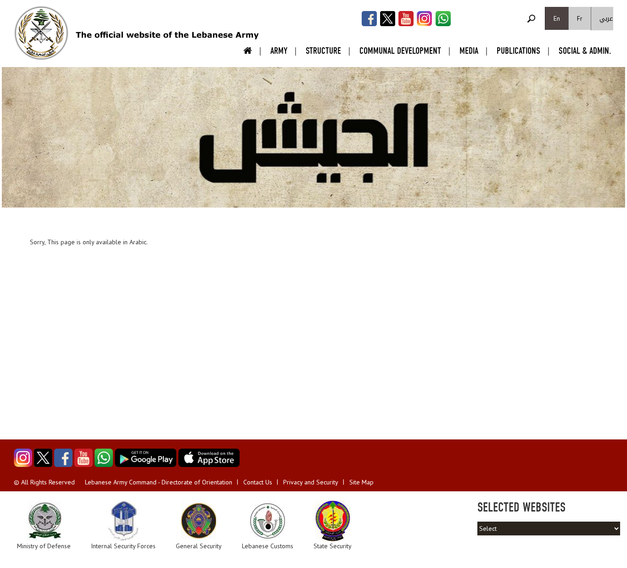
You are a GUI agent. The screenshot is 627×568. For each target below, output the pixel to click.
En (557, 18)
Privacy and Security (310, 482)
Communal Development (400, 50)
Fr (579, 18)
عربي (606, 18)
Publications (518, 50)
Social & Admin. (585, 50)
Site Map (361, 482)
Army (278, 50)
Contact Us (257, 482)
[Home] (41, 33)
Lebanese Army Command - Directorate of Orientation (158, 482)
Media (468, 50)
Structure (323, 50)
